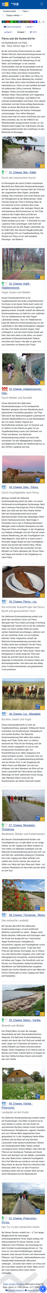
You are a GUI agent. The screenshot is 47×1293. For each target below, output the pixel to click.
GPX (34, 32)
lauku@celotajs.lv (16, 1290)
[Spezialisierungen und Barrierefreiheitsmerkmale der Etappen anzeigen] (23, 21)
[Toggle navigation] (41, 3)
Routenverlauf (9, 11)
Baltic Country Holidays (13, 1284)
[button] (26, 12)
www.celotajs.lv (34, 1290)
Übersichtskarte (13, 27)
